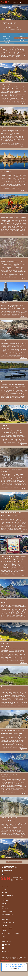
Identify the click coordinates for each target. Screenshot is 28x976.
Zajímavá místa (21, 38)
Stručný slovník (6, 38)
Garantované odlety (8, 922)
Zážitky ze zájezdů (7, 895)
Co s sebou (7, 40)
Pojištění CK (5, 925)
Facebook (7, 944)
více (24, 2)
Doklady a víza (21, 34)
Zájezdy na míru (6, 917)
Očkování (7, 42)
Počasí (21, 36)
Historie (4, 889)
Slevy (3, 906)
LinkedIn (6, 951)
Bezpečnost (21, 40)
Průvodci (5, 900)
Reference (5, 892)
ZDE (18, 968)
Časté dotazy (6, 897)
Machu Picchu (8, 86)
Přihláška (5, 908)
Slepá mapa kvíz (6, 941)
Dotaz (6, 874)
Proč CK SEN (5, 887)
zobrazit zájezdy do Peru (13, 861)
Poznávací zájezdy (7, 911)
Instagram (7, 948)
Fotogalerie (5, 939)
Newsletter (8, 870)
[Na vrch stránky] (25, 974)
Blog (3, 936)
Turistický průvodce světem (10, 933)
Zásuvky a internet (7, 36)
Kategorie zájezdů (7, 914)
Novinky (4, 930)
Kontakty (5, 903)
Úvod (7, 34)
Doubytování (6, 919)
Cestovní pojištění (7, 928)
